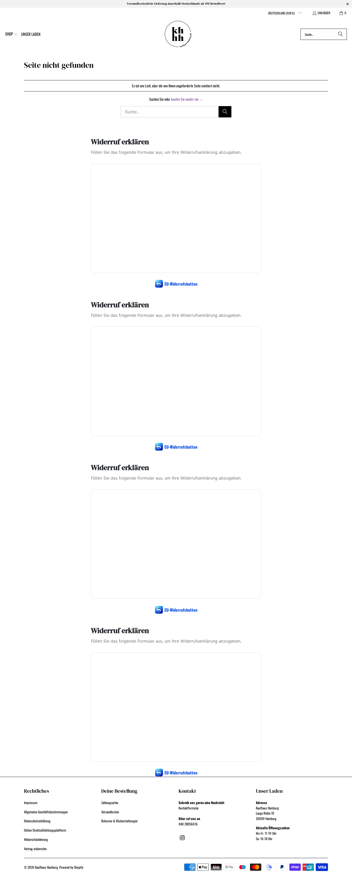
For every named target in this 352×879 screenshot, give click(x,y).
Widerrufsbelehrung (36, 839)
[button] (11, 34)
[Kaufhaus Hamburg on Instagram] (182, 837)
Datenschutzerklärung (37, 820)
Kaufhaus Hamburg (46, 867)
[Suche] (340, 34)
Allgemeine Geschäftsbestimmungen (46, 811)
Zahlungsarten (109, 802)
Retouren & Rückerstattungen (119, 820)
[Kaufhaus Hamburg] (178, 34)
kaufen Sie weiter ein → (187, 99)
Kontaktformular (189, 807)
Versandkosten (110, 811)
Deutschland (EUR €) (281, 13)
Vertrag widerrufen (35, 848)
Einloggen (324, 13)
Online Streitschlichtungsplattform (45, 830)
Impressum (30, 802)
